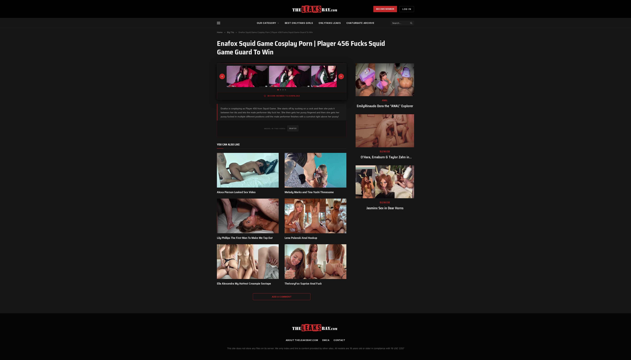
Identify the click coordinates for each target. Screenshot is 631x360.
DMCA (325, 340)
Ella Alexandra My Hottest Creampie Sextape (244, 284)
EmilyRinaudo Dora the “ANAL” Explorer (385, 106)
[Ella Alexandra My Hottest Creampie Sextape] (248, 261)
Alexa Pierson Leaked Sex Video (236, 192)
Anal (385, 100)
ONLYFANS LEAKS (330, 23)
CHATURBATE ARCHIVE (360, 23)
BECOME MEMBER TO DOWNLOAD (284, 96)
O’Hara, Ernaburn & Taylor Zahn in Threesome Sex (385, 157)
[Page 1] (278, 89)
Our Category (266, 23)
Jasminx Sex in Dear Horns (384, 208)
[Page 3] (283, 89)
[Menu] (218, 23)
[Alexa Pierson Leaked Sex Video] (248, 170)
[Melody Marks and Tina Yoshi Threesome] (315, 170)
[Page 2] (280, 89)
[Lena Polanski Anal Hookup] (315, 216)
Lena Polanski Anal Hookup (301, 238)
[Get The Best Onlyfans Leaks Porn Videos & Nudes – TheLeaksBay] (315, 9)
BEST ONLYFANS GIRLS (299, 23)
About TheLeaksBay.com (302, 340)
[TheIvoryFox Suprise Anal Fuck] (315, 261)
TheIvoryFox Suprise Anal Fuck (303, 284)
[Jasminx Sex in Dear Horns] (385, 181)
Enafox (293, 128)
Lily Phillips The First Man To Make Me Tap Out (245, 238)
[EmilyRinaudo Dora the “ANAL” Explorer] (385, 79)
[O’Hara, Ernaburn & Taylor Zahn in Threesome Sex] (385, 130)
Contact (339, 340)
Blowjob (385, 151)
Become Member (385, 9)
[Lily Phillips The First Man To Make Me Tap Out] (248, 216)
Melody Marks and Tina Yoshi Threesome (309, 192)
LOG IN (406, 9)
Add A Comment (282, 296)
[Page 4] (285, 89)
